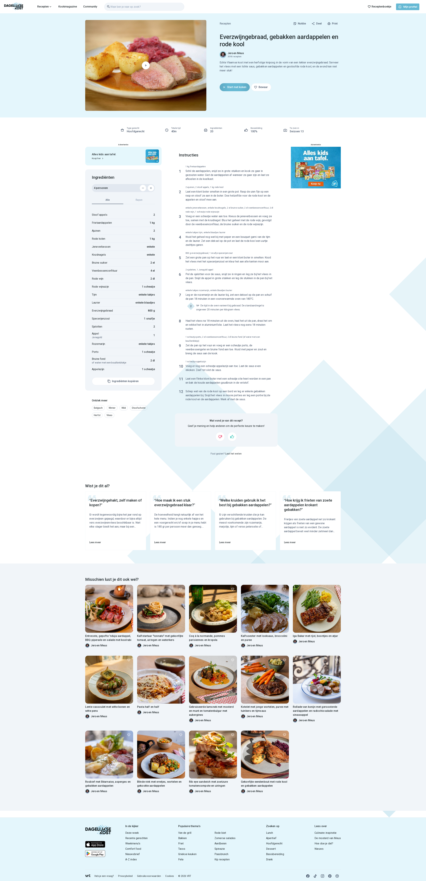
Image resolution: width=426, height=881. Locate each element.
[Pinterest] (329, 876)
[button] (98, 408)
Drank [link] (269, 859)
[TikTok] (315, 876)
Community (90, 6)
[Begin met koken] (146, 65)
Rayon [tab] (139, 200)
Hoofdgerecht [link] (274, 843)
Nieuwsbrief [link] (132, 854)
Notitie (302, 23)
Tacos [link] (181, 848)
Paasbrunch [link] (221, 854)
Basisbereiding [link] (275, 854)
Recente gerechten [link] (136, 838)
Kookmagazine (67, 6)
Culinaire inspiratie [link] (325, 832)
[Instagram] (322, 876)
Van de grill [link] (185, 832)
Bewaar (263, 87)
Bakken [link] (182, 838)
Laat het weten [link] (233, 453)
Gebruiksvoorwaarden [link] (149, 876)
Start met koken (236, 87)
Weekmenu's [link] (132, 843)
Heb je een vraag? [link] (104, 876)
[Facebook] (308, 876)
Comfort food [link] (133, 848)
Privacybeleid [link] (125, 876)
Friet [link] (181, 843)
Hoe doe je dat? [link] (324, 843)
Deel (319, 23)
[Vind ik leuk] (232, 436)
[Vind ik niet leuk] (220, 436)
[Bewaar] (128, 589)
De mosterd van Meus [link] (328, 838)
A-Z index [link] (131, 859)
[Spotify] (337, 876)
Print (335, 23)
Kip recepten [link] (222, 859)
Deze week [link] (132, 832)
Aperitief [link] (271, 838)
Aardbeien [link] (220, 843)
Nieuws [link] (319, 848)
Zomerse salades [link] (224, 838)
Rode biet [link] (220, 832)
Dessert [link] (271, 848)
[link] (13, 6)
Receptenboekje (381, 6)
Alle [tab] (108, 200)
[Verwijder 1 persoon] (143, 188)
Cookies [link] (169, 876)
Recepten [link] (225, 23)
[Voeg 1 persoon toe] (151, 188)
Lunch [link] (269, 832)
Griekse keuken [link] (187, 854)
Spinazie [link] (219, 848)
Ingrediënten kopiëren (125, 381)
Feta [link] (181, 859)
